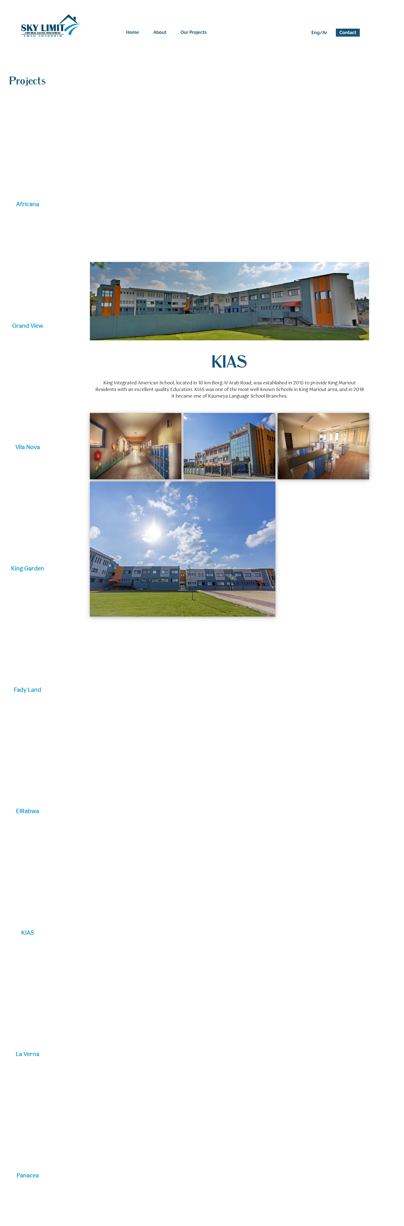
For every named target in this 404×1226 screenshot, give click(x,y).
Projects (27, 81)
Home (132, 32)
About (159, 32)
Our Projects (194, 32)
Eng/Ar (319, 32)
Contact (347, 32)
